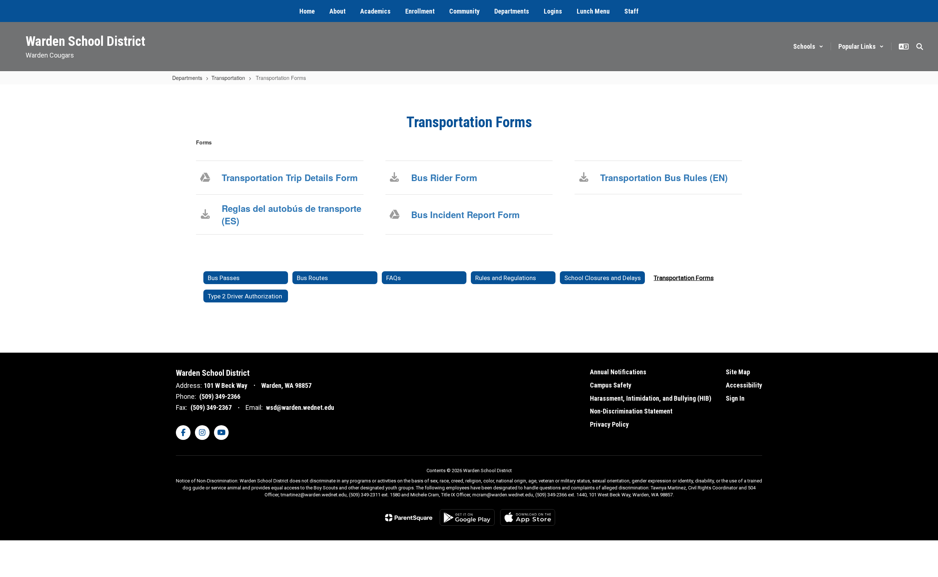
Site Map (738, 372)
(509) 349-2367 (211, 407)
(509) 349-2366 (219, 396)
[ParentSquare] (408, 517)
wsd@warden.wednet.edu (300, 407)
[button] (808, 46)
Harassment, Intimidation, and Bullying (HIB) (650, 398)
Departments (187, 77)
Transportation (228, 77)
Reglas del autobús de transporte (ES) (291, 214)
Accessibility (744, 385)
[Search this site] (919, 46)
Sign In (735, 398)
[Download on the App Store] (527, 517)
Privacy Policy (609, 424)
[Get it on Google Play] (467, 517)
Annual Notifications (618, 372)
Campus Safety (610, 385)
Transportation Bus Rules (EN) (664, 177)
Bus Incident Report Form (465, 214)
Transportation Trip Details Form (290, 177)
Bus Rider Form (444, 177)
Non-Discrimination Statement (631, 411)
